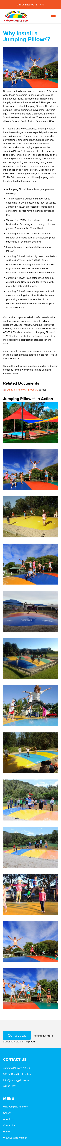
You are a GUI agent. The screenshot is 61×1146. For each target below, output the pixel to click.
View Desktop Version (15, 1138)
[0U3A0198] (30, 988)
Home (6, 1131)
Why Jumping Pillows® (15, 1106)
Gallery (7, 1113)
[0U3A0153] (30, 564)
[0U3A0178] (30, 469)
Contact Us (17, 1035)
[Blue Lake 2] (30, 847)
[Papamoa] (30, 658)
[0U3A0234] (30, 941)
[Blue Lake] (30, 800)
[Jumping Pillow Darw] (30, 705)
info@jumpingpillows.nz (16, 1080)
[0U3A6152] (30, 894)
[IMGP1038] (30, 516)
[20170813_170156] (30, 611)
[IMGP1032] (30, 752)
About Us (8, 1119)
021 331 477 (30, 4)
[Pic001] (30, 422)
